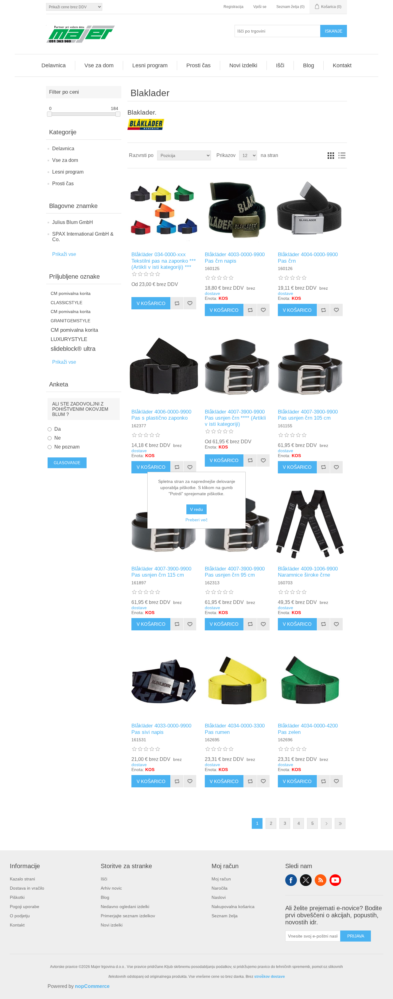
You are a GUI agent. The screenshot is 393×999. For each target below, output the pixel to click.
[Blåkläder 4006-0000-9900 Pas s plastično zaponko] (163, 366)
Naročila (220, 888)
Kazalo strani (22, 878)
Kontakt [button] (342, 65)
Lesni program (68, 171)
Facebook (291, 880)
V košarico (151, 303)
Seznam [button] (341, 155)
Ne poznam (67, 446)
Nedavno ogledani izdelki (125, 906)
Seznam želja (225, 915)
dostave (212, 293)
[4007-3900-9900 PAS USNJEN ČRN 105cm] (310, 366)
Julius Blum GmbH (72, 222)
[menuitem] (53, 65)
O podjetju (20, 915)
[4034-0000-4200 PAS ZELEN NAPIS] (310, 681)
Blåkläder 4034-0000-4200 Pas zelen (308, 729)
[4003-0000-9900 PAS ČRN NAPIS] (237, 209)
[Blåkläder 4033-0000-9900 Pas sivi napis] (163, 681)
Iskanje (333, 31)
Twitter (306, 880)
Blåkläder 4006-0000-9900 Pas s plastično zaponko (161, 415)
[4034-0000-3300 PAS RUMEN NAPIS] (237, 681)
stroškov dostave (269, 976)
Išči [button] (280, 65)
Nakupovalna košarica (233, 906)
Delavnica (63, 148)
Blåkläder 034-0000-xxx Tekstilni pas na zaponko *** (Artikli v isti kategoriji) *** (163, 261)
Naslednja (326, 823)
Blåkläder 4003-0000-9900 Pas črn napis (235, 258)
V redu (196, 509)
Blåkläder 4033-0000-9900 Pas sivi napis (161, 729)
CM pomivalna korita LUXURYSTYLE (74, 334)
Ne (57, 438)
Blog (105, 897)
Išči (104, 878)
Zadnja (340, 823)
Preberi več (196, 519)
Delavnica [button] (53, 65)
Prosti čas (63, 183)
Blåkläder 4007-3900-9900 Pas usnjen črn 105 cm (308, 415)
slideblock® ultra (73, 348)
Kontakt (17, 925)
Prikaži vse (64, 254)
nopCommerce (92, 986)
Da (57, 429)
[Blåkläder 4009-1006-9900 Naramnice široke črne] (310, 524)
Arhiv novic (111, 888)
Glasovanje (67, 462)
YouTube (335, 880)
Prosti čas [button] (198, 65)
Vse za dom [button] (99, 65)
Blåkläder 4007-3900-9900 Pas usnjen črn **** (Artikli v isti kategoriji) (235, 418)
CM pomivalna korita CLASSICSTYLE (71, 298)
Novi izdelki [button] (243, 65)
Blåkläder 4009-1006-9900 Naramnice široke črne (308, 572)
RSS (320, 880)
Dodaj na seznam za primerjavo (176, 303)
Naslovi (219, 897)
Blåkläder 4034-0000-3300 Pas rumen (235, 729)
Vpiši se (260, 7)
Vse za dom (65, 160)
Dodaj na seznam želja (189, 303)
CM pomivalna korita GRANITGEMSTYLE (71, 316)
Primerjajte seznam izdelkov (128, 915)
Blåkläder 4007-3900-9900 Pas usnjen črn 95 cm (235, 572)
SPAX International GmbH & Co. (83, 236)
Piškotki (17, 897)
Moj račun (221, 878)
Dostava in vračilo (27, 888)
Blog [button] (308, 65)
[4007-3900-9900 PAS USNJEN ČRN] (237, 366)
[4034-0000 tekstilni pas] (163, 209)
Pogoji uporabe (24, 906)
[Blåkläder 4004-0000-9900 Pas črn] (310, 209)
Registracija (233, 7)
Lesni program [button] (150, 65)
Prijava (355, 936)
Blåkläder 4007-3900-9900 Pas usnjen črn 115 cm (161, 572)
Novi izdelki (112, 925)
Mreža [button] (330, 155)
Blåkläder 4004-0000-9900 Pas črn (308, 258)
